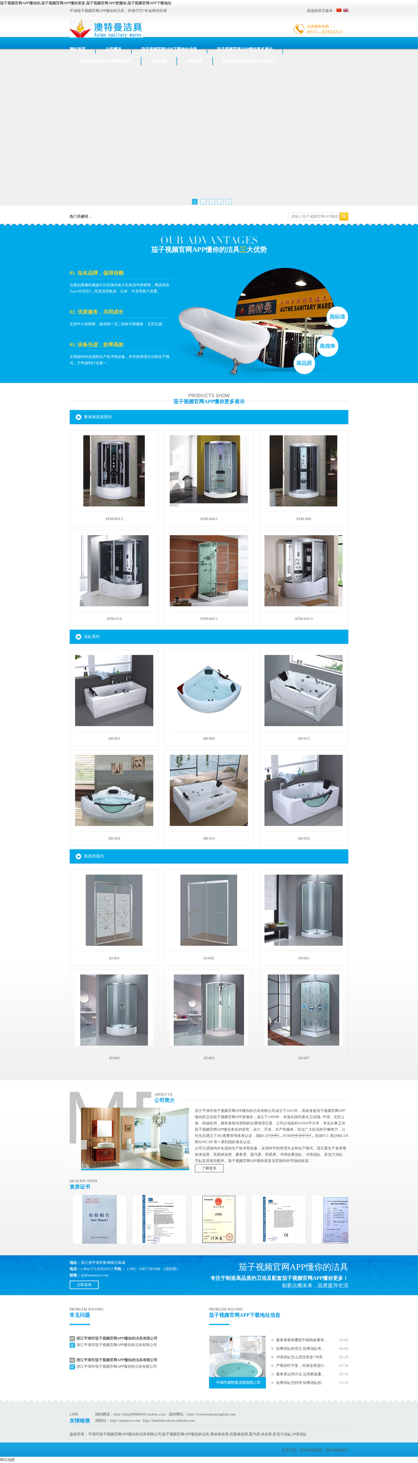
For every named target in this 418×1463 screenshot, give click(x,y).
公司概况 (113, 49)
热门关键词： (81, 216)
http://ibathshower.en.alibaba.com (169, 1420)
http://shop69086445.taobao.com (139, 1414)
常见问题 (159, 61)
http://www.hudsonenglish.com (211, 1414)
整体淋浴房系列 (98, 417)
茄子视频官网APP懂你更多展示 (245, 49)
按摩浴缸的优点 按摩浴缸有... (300, 1348)
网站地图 (7, 1460)
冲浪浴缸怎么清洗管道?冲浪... (300, 1357)
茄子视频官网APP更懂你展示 (105, 61)
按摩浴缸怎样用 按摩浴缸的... (300, 1382)
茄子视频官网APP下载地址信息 (169, 49)
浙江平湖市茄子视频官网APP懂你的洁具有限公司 (117, 1338)
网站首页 (78, 49)
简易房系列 (94, 856)
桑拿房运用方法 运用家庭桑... (300, 1374)
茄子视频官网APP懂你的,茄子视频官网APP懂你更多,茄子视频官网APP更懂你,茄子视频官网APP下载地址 (85, 3)
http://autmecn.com (125, 1420)
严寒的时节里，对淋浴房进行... (301, 1365)
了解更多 (209, 1168)
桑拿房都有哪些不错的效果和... (301, 1340)
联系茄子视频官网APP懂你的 (248, 61)
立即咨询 (84, 1285)
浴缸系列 (92, 636)
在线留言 (195, 61)
